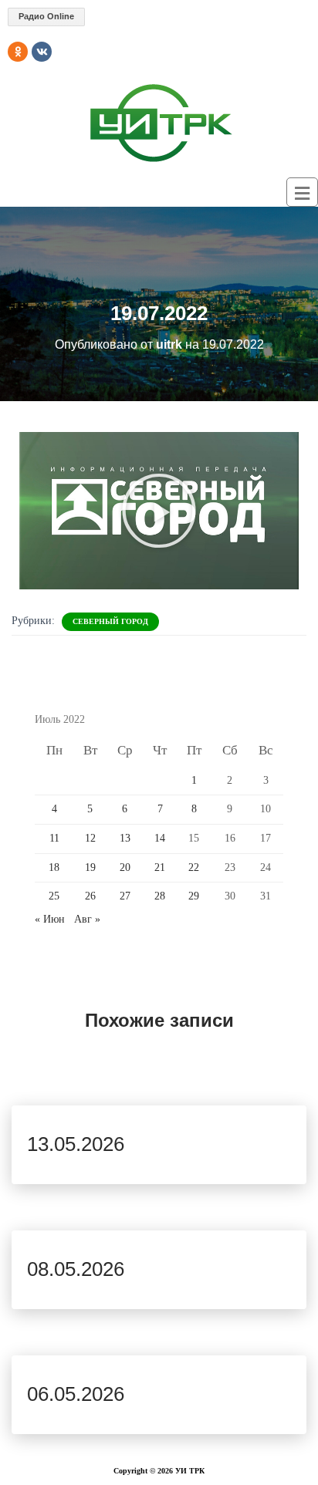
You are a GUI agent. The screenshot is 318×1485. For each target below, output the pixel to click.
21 (159, 867)
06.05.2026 (75, 1394)
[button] (159, 510)
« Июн (50, 919)
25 (54, 896)
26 (90, 896)
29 (193, 896)
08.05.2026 (75, 1269)
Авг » (87, 919)
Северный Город (110, 621)
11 (54, 838)
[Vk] (42, 52)
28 (159, 896)
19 (90, 867)
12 (90, 838)
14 (159, 838)
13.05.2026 (75, 1144)
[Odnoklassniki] (18, 52)
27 (125, 896)
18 (54, 867)
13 (125, 838)
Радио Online (46, 16)
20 (125, 867)
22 (193, 867)
